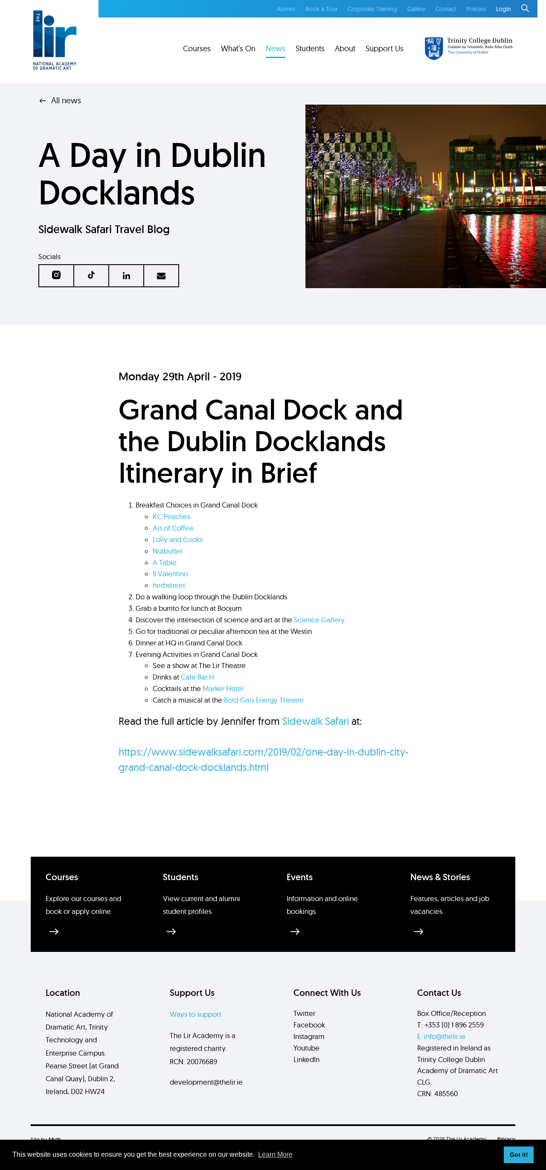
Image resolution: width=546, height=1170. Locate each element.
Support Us (385, 48)
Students (310, 48)
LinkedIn (306, 1059)
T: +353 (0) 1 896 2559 (450, 1024)
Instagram (309, 1036)
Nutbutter (168, 550)
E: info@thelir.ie (441, 1036)
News (275, 48)
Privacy (506, 1139)
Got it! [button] (519, 1154)
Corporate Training (372, 9)
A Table (165, 562)
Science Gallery (319, 619)
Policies (476, 9)
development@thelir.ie (206, 1081)
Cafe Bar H (197, 676)
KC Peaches (171, 516)
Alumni (286, 9)
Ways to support (195, 1014)
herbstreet (169, 585)
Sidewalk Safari (315, 721)
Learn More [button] (275, 1154)
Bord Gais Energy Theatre (264, 699)
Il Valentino (170, 573)
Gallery (416, 9)
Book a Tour (321, 9)
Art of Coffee (173, 527)
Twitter (304, 1013)
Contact (446, 9)
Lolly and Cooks (178, 539)
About (345, 48)
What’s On (238, 48)
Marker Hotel (223, 688)
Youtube (306, 1047)
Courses (197, 48)
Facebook (309, 1024)
